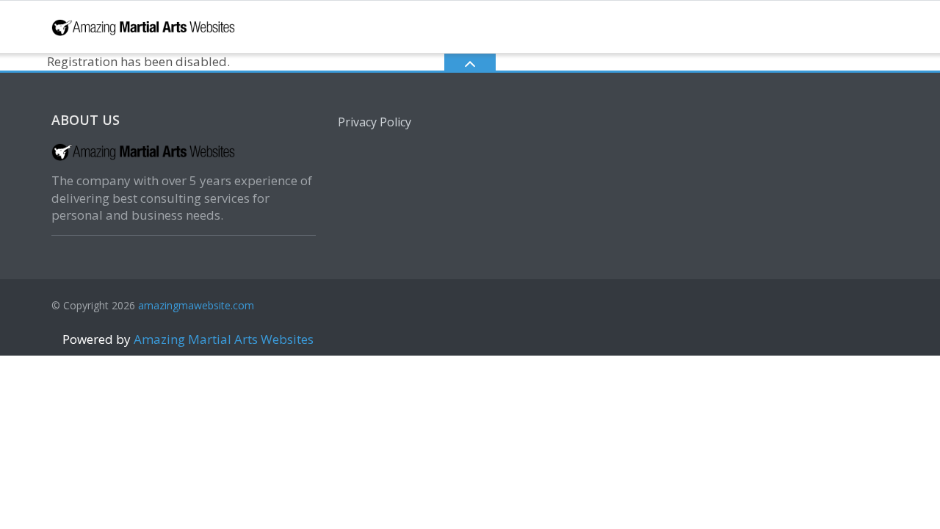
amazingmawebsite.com (196, 305)
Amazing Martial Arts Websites (222, 339)
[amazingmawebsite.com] (145, 25)
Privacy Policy (374, 122)
